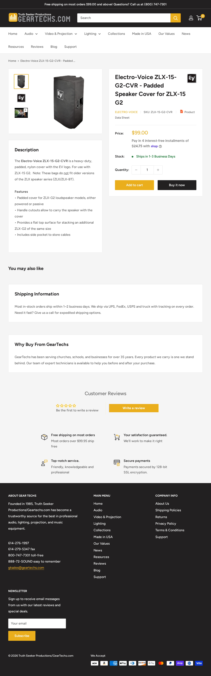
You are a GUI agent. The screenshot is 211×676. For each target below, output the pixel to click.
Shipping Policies (168, 510)
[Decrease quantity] (136, 170)
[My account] (191, 18)
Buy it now (177, 185)
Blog (53, 47)
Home (12, 34)
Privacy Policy (165, 523)
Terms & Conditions (169, 530)
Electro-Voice (126, 112)
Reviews (37, 47)
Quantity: (122, 170)
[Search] (175, 17)
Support (70, 47)
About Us (162, 504)
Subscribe (21, 636)
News (186, 34)
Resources (16, 47)
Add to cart (134, 185)
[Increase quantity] (158, 170)
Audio (29, 34)
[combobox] (123, 17)
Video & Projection (59, 34)
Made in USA (141, 34)
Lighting (90, 34)
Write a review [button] (134, 408)
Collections (116, 34)
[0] (199, 17)
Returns (161, 517)
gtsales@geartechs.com (26, 568)
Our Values (166, 34)
